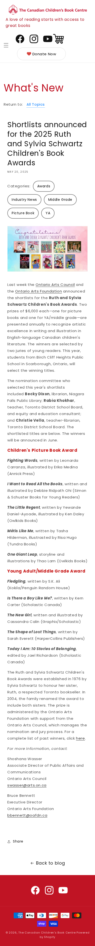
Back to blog (50, 863)
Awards (43, 186)
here (80, 738)
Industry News (24, 199)
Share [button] (18, 841)
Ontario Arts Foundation (38, 291)
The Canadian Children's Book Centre (47, 933)
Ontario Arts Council (55, 284)
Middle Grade (60, 199)
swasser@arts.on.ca (27, 785)
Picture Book (23, 213)
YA (48, 213)
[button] (6, 45)
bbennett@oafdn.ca (27, 815)
